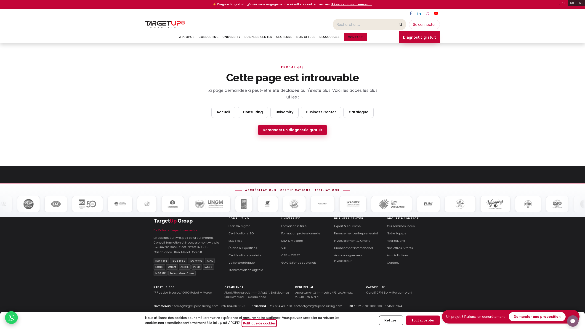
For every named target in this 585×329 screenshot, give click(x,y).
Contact (393, 262)
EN (572, 2)
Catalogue (358, 112)
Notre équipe (397, 233)
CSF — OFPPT (290, 255)
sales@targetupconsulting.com (196, 306)
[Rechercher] (400, 24)
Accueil (223, 112)
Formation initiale (294, 226)
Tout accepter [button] (423, 320)
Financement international (353, 248)
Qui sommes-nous (401, 226)
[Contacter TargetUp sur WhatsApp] (11, 317)
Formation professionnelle (300, 233)
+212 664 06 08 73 (232, 306)
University (284, 112)
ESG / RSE (235, 241)
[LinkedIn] (419, 13)
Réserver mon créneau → (351, 4)
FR (563, 2)
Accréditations (398, 255)
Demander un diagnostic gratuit (292, 129)
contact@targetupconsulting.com (318, 306)
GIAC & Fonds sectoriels (298, 262)
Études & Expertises (243, 248)
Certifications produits (245, 255)
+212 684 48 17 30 (280, 306)
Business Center (321, 112)
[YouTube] (436, 13)
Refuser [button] (391, 320)
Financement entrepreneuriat (356, 233)
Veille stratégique (242, 262)
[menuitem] (187, 37)
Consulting (253, 112)
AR (581, 2)
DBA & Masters (292, 241)
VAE (284, 248)
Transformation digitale (246, 270)
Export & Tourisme (347, 226)
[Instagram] (427, 13)
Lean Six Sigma (239, 226)
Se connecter (424, 24)
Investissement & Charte (352, 241)
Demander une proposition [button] (537, 316)
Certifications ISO (241, 233)
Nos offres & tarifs (400, 248)
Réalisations (396, 241)
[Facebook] (410, 13)
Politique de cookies (259, 323)
